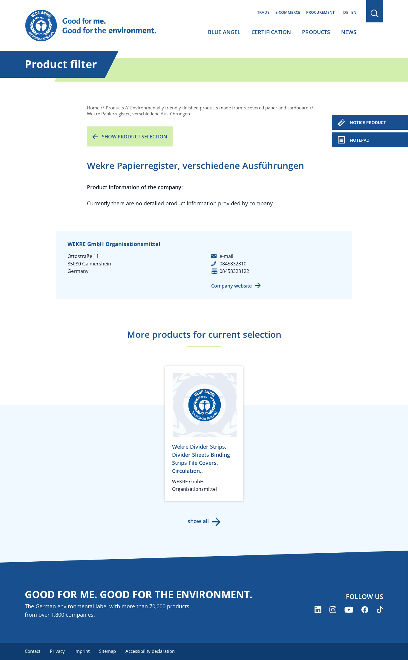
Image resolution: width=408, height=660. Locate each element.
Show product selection (134, 136)
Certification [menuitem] (271, 32)
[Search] (375, 14)
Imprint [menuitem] (82, 651)
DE (345, 12)
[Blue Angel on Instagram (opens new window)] (332, 609)
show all (198, 521)
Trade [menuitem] (263, 12)
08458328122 (234, 271)
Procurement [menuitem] (320, 12)
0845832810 (233, 263)
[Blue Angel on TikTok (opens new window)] (379, 609)
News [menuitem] (348, 32)
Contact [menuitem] (32, 651)
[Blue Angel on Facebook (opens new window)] (364, 609)
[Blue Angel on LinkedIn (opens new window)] (318, 609)
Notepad (359, 140)
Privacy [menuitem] (57, 651)
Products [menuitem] (316, 32)
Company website (231, 285)
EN (353, 12)
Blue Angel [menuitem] (224, 32)
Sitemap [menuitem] (107, 651)
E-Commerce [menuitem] (287, 12)
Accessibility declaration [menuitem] (150, 651)
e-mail (226, 256)
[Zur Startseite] (96, 26)
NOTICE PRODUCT (368, 122)
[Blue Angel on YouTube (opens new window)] (348, 609)
